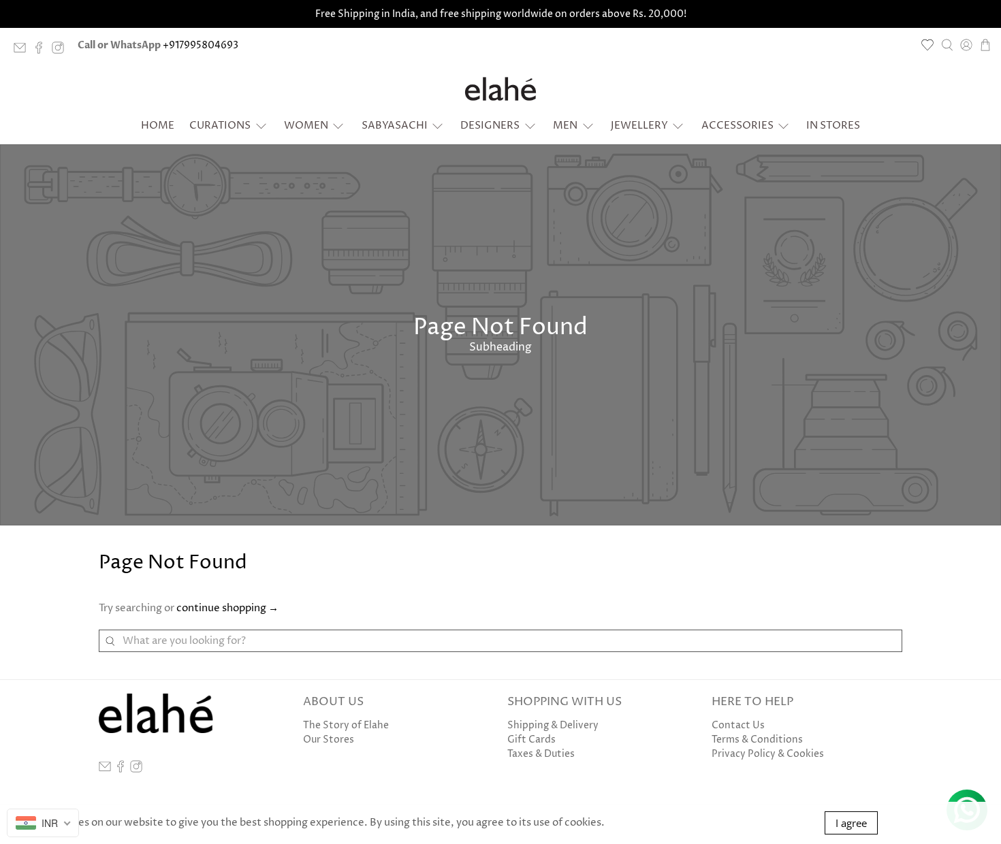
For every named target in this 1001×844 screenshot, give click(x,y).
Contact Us (738, 725)
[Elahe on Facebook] (42, 50)
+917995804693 (200, 45)
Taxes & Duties (541, 753)
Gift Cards (531, 739)
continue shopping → (227, 608)
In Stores (833, 125)
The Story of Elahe (346, 725)
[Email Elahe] (23, 50)
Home (157, 125)
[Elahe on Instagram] (61, 50)
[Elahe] (500, 88)
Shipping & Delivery (553, 725)
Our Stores (328, 739)
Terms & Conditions (757, 739)
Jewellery (639, 125)
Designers (490, 125)
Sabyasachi (395, 125)
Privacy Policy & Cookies (768, 753)
